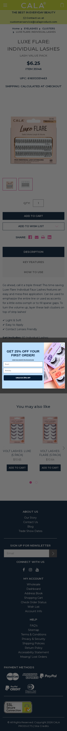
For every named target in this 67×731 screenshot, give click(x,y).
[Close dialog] (62, 345)
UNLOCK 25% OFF (23, 378)
